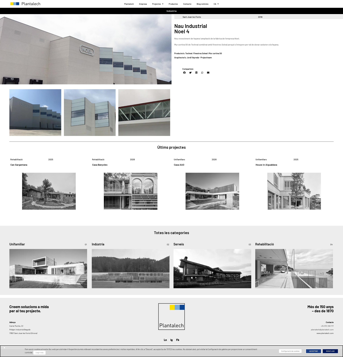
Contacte (187, 4)
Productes (173, 4)
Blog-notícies (202, 4)
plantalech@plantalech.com (322, 329)
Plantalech (129, 4)
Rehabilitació (16, 159)
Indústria (171, 10)
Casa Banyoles (99, 164)
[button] (184, 72)
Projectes (156, 4)
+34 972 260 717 (327, 326)
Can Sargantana (18, 164)
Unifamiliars (179, 159)
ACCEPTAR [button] (313, 351)
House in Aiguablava (266, 164)
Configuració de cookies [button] (290, 351)
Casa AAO (179, 164)
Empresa (143, 4)
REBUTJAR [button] (330, 351)
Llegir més (39, 352)
